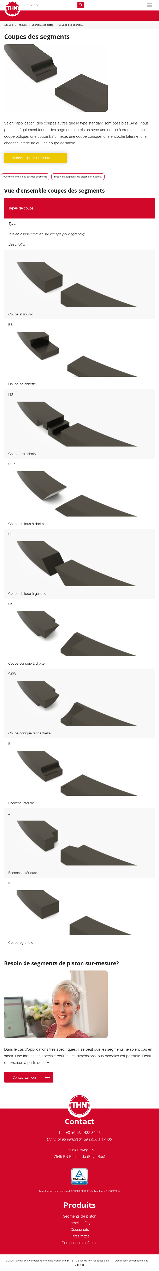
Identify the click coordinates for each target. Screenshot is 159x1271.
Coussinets (79, 1229)
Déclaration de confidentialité (131, 1260)
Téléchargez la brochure (31, 158)
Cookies (79, 1264)
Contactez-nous (24, 1077)
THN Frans (12, 8)
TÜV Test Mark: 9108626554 (104, 1191)
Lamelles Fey (79, 1223)
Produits (22, 24)
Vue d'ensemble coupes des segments (25, 176)
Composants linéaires (79, 1243)
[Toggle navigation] (150, 5)
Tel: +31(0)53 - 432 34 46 (79, 1132)
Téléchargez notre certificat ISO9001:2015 (63, 1191)
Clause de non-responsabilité (92, 1260)
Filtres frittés (80, 1236)
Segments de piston (42, 24)
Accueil (8, 24)
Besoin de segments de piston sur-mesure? (78, 176)
